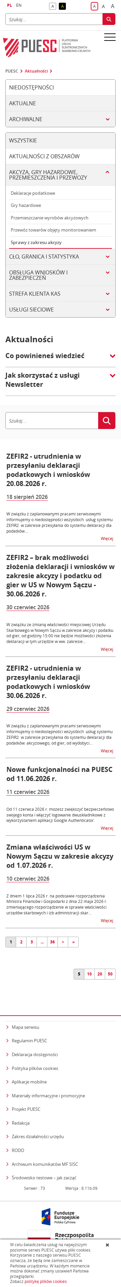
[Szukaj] (109, 19)
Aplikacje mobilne (29, 1082)
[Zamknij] (108, 1244)
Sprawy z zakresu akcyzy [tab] (36, 242)
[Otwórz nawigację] (110, 37)
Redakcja (21, 1123)
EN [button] (19, 5)
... (42, 942)
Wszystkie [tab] (23, 140)
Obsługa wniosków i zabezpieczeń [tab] (38, 275)
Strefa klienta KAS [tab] (35, 293)
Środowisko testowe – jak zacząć (44, 1177)
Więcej (107, 538)
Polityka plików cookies (35, 1068)
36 (52, 942)
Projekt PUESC (26, 1109)
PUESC (11, 71)
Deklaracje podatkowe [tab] (33, 193)
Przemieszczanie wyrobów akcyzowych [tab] (49, 218)
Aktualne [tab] (22, 103)
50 (110, 974)
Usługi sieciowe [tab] (31, 309)
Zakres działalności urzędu (38, 1136)
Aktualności (36, 71)
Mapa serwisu (25, 1027)
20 (99, 974)
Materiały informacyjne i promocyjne (48, 1096)
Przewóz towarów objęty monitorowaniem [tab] (53, 230)
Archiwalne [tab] (25, 119)
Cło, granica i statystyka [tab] (44, 256)
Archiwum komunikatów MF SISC (45, 1164)
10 (89, 974)
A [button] (53, 6)
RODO (18, 1150)
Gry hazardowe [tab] (26, 205)
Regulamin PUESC (29, 1041)
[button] (60, 359)
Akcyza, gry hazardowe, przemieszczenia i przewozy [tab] (48, 174)
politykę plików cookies (46, 1281)
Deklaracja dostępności (35, 1054)
